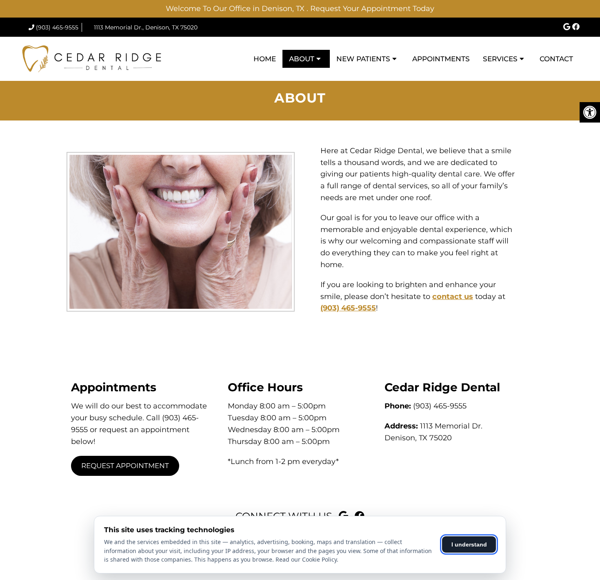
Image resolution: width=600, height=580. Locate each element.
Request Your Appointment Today (372, 8)
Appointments (441, 59)
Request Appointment (125, 466)
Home (264, 59)
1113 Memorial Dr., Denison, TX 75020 (146, 27)
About (301, 59)
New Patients (363, 59)
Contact (556, 59)
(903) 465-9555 (57, 27)
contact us (452, 296)
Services (500, 59)
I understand (469, 544)
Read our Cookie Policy (306, 559)
